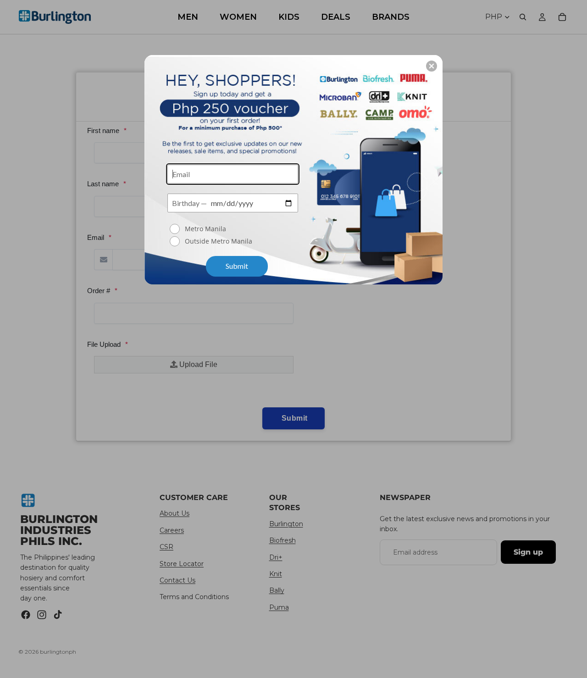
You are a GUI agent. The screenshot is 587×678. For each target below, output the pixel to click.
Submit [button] (237, 265)
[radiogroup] (232, 235)
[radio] (234, 229)
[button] (431, 66)
